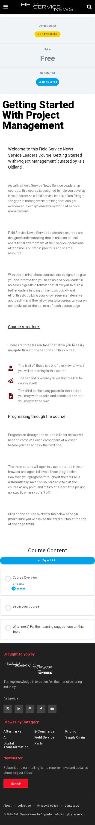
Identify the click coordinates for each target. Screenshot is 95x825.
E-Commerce (44, 731)
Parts (38, 743)
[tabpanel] (47, 318)
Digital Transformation (15, 745)
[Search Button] (89, 7)
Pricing (70, 731)
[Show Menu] (5, 7)
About (7, 805)
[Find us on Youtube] (52, 709)
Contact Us (72, 805)
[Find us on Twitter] (7, 709)
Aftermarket (13, 731)
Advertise (24, 805)
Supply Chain (75, 737)
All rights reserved (72, 814)
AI (4, 737)
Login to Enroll (48, 82)
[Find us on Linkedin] (19, 709)
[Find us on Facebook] (41, 709)
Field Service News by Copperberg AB (36, 814)
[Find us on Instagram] (30, 709)
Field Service (44, 737)
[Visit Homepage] (47, 7)
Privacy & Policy (47, 805)
